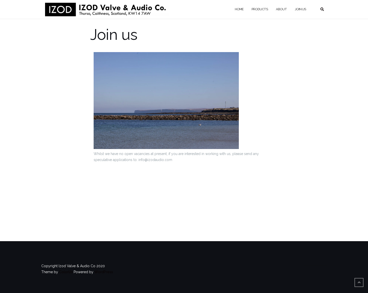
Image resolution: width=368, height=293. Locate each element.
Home (239, 9)
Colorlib (66, 272)
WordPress (103, 272)
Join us (300, 9)
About (281, 9)
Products (260, 9)
